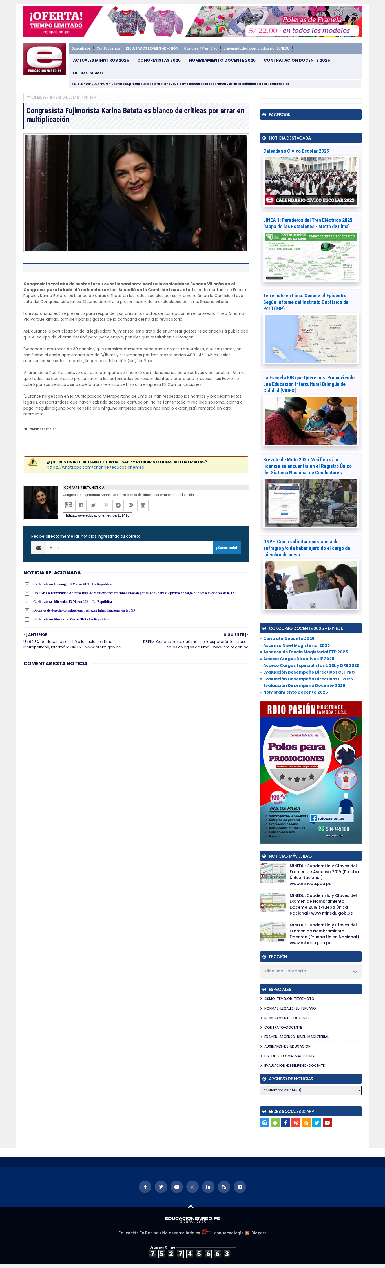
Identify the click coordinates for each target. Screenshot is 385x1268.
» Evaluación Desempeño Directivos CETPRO (307, 672)
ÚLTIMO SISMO (88, 73)
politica (89, 97)
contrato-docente (283, 1027)
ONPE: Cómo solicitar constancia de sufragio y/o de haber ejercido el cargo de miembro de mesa (306, 548)
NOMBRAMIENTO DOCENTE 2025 (222, 60)
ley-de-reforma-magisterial (290, 1056)
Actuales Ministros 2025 (101, 60)
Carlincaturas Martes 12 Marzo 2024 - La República (71, 619)
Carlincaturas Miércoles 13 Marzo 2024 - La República (72, 602)
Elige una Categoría (285, 971)
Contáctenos (108, 48)
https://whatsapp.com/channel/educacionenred (95, 467)
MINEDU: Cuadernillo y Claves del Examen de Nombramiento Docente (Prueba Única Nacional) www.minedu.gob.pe (324, 934)
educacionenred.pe (39, 429)
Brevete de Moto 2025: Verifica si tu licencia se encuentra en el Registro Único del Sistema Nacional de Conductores (307, 466)
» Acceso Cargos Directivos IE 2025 (297, 658)
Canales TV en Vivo (201, 48)
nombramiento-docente (286, 1017)
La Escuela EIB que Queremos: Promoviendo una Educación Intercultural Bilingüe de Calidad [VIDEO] (309, 384)
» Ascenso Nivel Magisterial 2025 (295, 645)
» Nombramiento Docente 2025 (294, 692)
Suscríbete (81, 48)
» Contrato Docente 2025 (287, 638)
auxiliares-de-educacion (287, 1046)
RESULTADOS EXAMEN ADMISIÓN (152, 48)
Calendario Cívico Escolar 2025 (296, 151)
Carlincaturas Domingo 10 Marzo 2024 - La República (72, 584)
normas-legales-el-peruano (290, 1008)
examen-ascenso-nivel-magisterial (296, 1036)
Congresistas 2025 (159, 60)
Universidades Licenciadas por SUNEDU (256, 48)
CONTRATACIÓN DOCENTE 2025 (297, 60)
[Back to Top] (191, 1206)
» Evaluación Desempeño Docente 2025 (302, 685)
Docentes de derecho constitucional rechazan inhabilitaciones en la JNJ (84, 610)
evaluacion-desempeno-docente (294, 1065)
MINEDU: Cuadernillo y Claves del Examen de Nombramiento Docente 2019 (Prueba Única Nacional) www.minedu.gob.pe (323, 904)
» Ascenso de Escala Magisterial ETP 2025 (304, 652)
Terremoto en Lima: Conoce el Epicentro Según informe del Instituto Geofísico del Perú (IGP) (306, 302)
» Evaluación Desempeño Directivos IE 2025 (306, 679)
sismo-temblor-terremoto (289, 998)
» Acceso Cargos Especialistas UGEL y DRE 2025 (309, 665)
